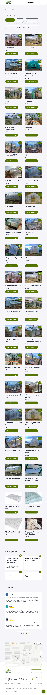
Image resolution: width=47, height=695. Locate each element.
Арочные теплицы (32, 20)
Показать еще (23, 633)
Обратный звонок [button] (36, 671)
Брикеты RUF (23, 27)
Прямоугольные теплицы (31, 23)
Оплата (19, 683)
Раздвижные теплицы (13, 23)
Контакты (40, 683)
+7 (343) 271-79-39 (38, 678)
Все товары (10, 20)
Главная (7, 9)
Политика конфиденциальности (27, 688)
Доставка (12, 683)
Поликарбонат (11, 27)
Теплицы (20, 20)
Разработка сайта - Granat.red (12, 691)
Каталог (7, 683)
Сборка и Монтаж (29, 684)
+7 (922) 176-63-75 (29, 2)
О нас (23, 683)
